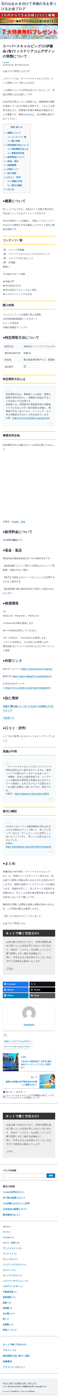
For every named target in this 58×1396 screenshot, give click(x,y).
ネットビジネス (10, 1275)
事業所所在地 (16, 153)
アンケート (8, 1254)
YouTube (7, 1237)
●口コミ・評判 (12, 177)
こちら (9, 968)
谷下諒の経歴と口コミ (14, 1198)
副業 (5, 1303)
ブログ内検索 (9, 1170)
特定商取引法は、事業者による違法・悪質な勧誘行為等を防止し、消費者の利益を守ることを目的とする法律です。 (28, 397)
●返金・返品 (11, 161)
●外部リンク (11, 169)
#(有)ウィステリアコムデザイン (18, 1041)
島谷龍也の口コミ (12, 1214)
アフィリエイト (10, 1248)
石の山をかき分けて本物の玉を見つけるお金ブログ (27, 1387)
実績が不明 (15, 181)
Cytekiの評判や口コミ (14, 1192)
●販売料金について (14, 157)
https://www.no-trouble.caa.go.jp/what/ (31, 418)
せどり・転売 (9, 1243)
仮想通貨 (7, 1297)
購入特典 (14, 141)
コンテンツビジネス (12, 1264)
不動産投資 (8, 1292)
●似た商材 (10, 173)
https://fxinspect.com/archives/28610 (32, 794)
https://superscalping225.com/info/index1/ (32, 676)
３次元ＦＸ (8, 718)
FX (5, 1035)
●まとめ (9, 189)
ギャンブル (8, 1259)
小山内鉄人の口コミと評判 (16, 1203)
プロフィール (9, 1350)
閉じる (19, 127)
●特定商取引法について (16, 145)
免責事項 (7, 1361)
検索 (51, 1175)
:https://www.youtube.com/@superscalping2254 (27, 688)
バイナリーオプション (13, 1281)
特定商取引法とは (18, 149)
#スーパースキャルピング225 (17, 1047)
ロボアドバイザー (11, 1286)
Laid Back (31, 1391)
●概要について (12, 133)
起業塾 (6, 1324)
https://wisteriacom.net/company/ (37, 669)
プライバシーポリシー (14, 1367)
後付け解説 (15, 185)
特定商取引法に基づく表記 (16, 1356)
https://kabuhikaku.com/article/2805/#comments (28, 847)
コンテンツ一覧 (17, 137)
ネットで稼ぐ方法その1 (14, 1344)
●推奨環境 (10, 165)
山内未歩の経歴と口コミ (15, 1209)
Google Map (18, 521)
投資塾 (6, 1308)
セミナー (7, 1270)
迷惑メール (8, 1330)
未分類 (6, 1313)
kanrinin (6, 62)
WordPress (15, 1391)
